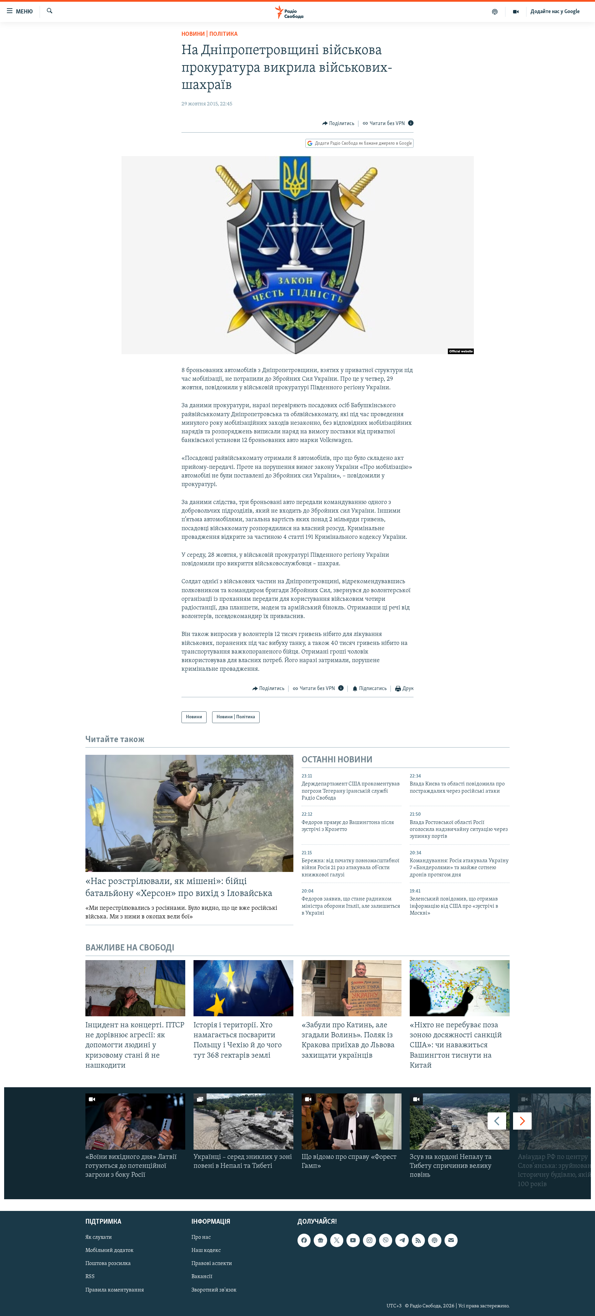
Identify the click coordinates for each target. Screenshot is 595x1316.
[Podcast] (434, 1240)
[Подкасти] (494, 12)
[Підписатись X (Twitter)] (336, 1240)
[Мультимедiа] (515, 12)
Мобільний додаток (109, 1250)
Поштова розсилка (108, 1263)
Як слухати (98, 1237)
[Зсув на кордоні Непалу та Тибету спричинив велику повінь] (460, 1121)
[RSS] (418, 1240)
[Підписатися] (451, 1240)
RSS (90, 1276)
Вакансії (201, 1276)
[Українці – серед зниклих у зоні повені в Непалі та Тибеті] (243, 1121)
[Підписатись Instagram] (369, 1240)
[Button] (338, 123)
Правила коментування (114, 1290)
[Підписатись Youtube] (352, 1240)
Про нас (201, 1237)
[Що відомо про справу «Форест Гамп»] (351, 1121)
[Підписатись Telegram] (401, 1240)
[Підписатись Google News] (320, 1240)
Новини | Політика (209, 34)
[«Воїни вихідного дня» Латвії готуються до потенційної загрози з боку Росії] (135, 1121)
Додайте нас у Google (555, 11)
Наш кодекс (206, 1250)
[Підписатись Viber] (385, 1240)
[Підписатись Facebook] (304, 1240)
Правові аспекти (211, 1263)
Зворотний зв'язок (214, 1290)
